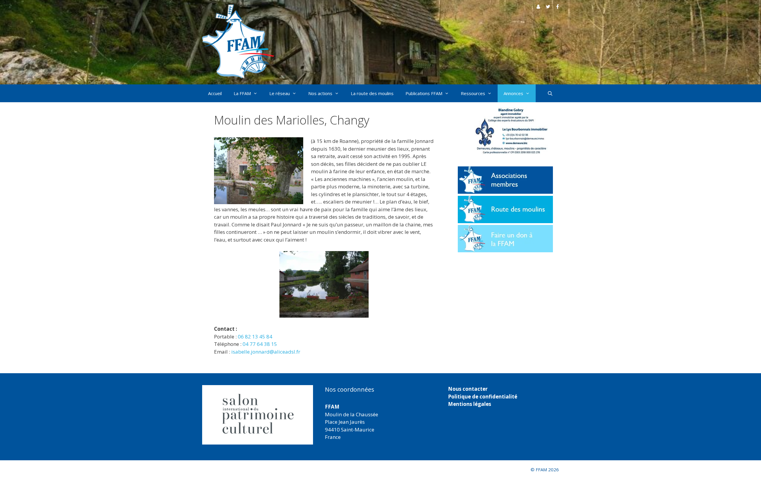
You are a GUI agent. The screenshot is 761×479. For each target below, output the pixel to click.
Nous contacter (468, 388)
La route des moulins (372, 93)
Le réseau (279, 93)
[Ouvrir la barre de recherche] (550, 93)
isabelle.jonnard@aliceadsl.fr (265, 351)
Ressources (473, 93)
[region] (257, 415)
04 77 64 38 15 (260, 344)
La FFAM (242, 93)
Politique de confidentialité (482, 396)
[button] (202, 415)
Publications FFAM (423, 93)
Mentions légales (469, 404)
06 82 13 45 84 (255, 336)
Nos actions (320, 93)
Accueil (215, 93)
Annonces (513, 93)
